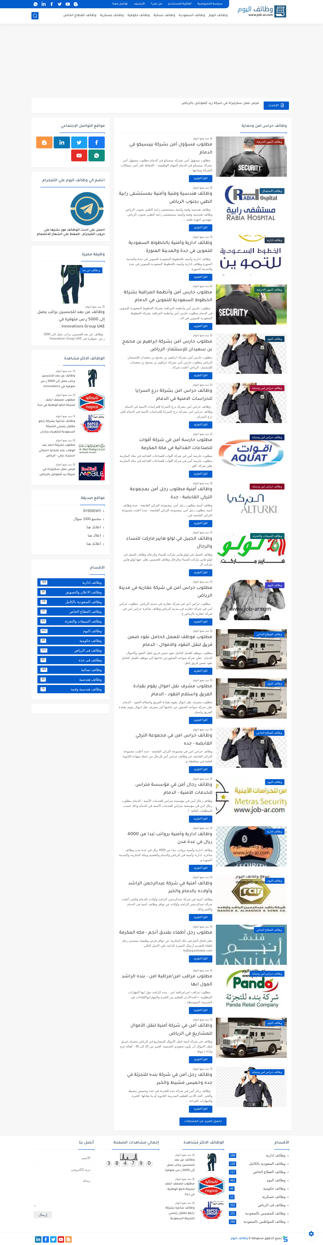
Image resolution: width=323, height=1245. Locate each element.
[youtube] (67, 4)
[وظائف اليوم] (262, 11)
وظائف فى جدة (72, 660)
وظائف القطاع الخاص (79, 15)
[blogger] (76, 4)
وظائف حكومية (138, 15)
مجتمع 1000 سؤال (87, 519)
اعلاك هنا (94, 535)
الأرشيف (139, 4)
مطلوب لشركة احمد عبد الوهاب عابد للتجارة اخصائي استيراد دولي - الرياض (57, 451)
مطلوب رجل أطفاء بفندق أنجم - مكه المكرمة (165, 932)
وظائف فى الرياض (72, 650)
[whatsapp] (35, 4)
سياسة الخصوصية (210, 4)
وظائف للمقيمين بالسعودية (257, 1213)
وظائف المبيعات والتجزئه (72, 621)
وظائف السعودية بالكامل (72, 602)
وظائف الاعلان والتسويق (72, 592)
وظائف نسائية (164, 15)
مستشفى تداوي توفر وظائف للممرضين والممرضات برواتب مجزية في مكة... (201, 105)
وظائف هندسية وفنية (72, 689)
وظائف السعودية (192, 15)
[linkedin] (43, 4)
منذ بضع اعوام (201, 138)
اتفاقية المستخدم (179, 4)
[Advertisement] (161, 61)
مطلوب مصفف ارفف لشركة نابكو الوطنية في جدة (56, 402)
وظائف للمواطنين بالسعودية (257, 1221)
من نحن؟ (156, 4)
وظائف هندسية (72, 679)
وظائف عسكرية (112, 15)
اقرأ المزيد (201, 178)
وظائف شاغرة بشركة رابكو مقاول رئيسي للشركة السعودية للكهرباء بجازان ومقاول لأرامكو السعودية (57, 427)
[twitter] (59, 4)
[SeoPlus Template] (285, 1239)
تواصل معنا (120, 4)
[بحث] (35, 15)
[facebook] (51, 4)
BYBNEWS (92, 511)
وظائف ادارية (72, 582)
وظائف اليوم (218, 15)
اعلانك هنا (94, 527)
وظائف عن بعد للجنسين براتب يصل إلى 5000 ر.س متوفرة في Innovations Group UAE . (71, 319)
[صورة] (92, 378)
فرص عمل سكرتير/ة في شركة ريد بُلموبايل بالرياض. (57, 472)
